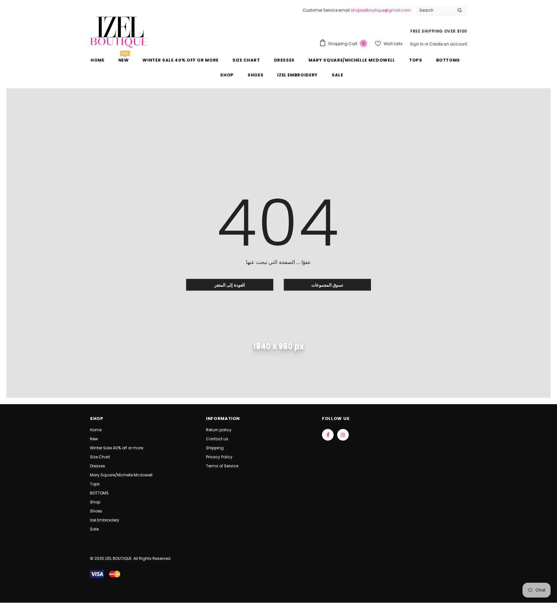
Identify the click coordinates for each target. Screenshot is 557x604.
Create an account (448, 44)
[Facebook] (328, 435)
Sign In (417, 44)
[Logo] (119, 31)
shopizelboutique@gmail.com (381, 10)
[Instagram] (343, 435)
